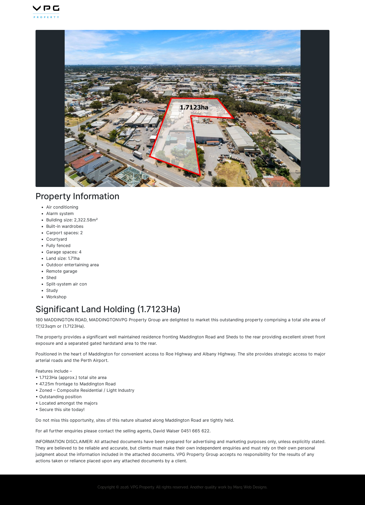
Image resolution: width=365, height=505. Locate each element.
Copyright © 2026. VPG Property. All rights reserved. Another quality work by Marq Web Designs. (182, 487)
